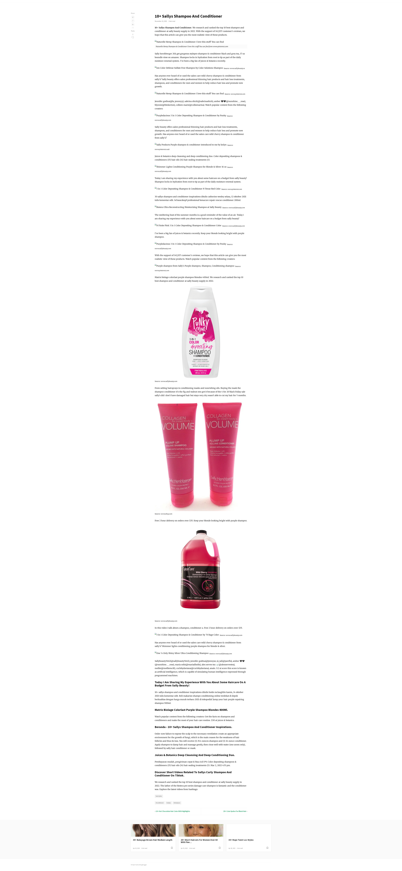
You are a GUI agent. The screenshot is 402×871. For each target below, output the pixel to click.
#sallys (169, 803)
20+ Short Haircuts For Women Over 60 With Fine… (199, 841)
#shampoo (177, 803)
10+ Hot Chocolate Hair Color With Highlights (173, 811)
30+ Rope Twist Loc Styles (241, 840)
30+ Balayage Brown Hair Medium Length (152, 840)
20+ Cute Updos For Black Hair (234, 811)
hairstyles (159, 796)
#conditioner (160, 803)
